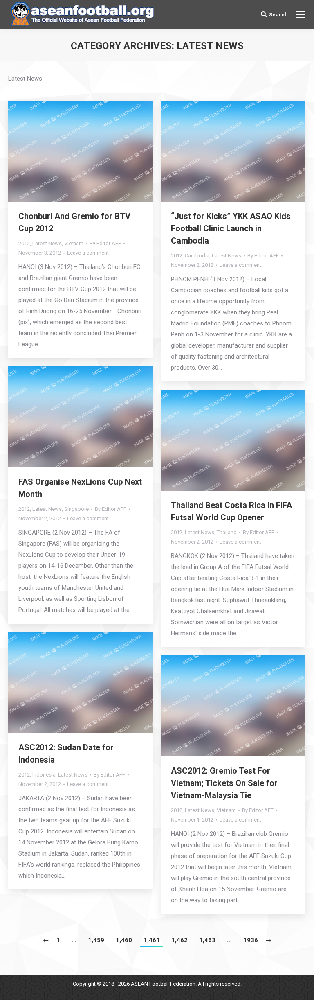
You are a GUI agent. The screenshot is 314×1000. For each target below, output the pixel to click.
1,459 (96, 940)
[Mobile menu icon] (301, 14)
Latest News (47, 243)
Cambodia (197, 256)
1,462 (179, 940)
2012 (24, 243)
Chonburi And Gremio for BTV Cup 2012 (74, 222)
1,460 (124, 940)
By (105, 243)
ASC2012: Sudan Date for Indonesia (66, 754)
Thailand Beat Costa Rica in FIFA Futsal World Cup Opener (231, 511)
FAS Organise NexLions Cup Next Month (80, 488)
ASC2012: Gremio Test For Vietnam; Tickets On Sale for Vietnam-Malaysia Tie (224, 783)
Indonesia (44, 775)
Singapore (76, 509)
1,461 (152, 940)
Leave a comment (88, 253)
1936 (250, 940)
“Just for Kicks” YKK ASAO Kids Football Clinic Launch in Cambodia (231, 228)
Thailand (227, 532)
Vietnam (73, 243)
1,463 (207, 940)
